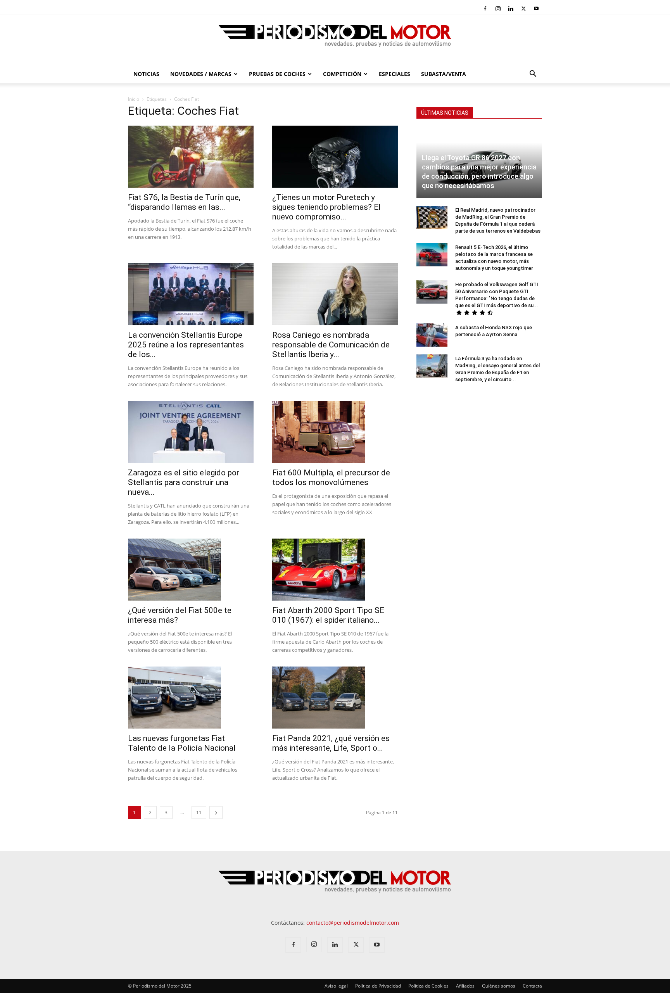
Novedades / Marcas (200, 74)
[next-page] (216, 812)
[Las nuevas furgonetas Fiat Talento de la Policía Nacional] (191, 698)
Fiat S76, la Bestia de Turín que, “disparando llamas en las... (184, 202)
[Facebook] (485, 8)
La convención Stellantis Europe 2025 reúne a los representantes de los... (186, 344)
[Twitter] (523, 8)
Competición (342, 74)
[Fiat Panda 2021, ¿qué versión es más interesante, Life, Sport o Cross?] (335, 698)
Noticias (146, 74)
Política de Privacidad (378, 986)
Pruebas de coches (277, 74)
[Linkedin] (510, 8)
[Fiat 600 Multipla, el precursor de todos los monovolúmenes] (335, 432)
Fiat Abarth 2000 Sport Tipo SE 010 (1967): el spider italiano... (328, 615)
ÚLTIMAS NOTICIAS (444, 113)
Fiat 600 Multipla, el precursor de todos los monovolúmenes (331, 477)
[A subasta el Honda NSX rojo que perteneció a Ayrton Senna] (431, 335)
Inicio (133, 99)
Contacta (532, 986)
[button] (532, 74)
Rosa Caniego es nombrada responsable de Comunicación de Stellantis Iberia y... (331, 344)
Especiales (394, 74)
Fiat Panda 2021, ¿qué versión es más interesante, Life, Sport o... (331, 743)
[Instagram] (498, 8)
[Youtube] (536, 8)
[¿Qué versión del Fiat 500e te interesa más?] (191, 570)
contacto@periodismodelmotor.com (352, 922)
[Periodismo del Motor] (335, 40)
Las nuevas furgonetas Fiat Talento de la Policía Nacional (182, 743)
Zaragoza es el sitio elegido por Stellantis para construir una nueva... (183, 482)
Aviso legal (336, 986)
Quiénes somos (498, 986)
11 (199, 812)
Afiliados (465, 986)
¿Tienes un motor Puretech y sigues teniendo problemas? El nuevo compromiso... (326, 207)
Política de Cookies (428, 986)
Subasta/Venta (443, 74)
